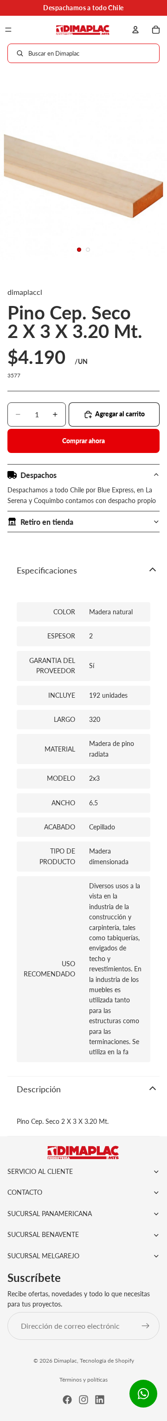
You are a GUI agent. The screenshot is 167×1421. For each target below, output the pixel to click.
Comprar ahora (83, 441)
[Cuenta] (135, 29)
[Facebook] (67, 1399)
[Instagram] (83, 1399)
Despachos (38, 475)
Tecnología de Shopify (107, 1360)
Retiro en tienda (46, 521)
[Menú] (8, 29)
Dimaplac (65, 1360)
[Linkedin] (99, 1399)
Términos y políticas (83, 1379)
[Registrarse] (145, 1326)
